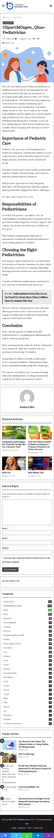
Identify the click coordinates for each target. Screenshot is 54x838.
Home (7, 17)
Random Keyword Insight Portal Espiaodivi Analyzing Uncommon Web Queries (34, 802)
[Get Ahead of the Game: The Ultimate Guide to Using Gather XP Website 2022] (9, 745)
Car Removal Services (13, 723)
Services (7, 631)
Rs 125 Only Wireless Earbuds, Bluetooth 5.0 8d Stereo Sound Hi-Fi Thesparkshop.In (34, 769)
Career (6, 685)
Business (7, 618)
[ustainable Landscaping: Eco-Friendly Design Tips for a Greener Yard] (14, 432)
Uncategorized (10, 673)
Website (5, 548)
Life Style (8, 648)
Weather (7, 719)
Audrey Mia (27, 407)
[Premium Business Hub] (17, 5)
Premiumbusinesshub (13, 606)
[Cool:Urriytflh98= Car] (9, 791)
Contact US (37, 828)
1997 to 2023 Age (26, 754)
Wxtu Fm (6, 472)
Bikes (6, 698)
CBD (5, 702)
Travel (6, 690)
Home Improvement (12, 643)
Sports (6, 707)
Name (5, 528)
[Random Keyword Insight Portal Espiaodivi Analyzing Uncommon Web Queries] (9, 802)
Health (6, 639)
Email (5, 538)
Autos (6, 664)
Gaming (7, 627)
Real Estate (8, 677)
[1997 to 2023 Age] (9, 758)
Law (5, 652)
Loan (6, 660)
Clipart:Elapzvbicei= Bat (22, 197)
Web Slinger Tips (36, 472)
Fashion (7, 656)
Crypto (7, 694)
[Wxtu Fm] (14, 463)
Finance (7, 669)
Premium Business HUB (14, 635)
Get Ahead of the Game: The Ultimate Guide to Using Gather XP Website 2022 (33, 744)
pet (5, 711)
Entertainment (10, 622)
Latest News (17, 17)
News (6, 614)
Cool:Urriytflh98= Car (28, 787)
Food (6, 681)
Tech (6, 610)
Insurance (8, 715)
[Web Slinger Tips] (40, 463)
